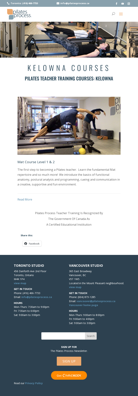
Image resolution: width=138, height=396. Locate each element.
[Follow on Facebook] (116, 3)
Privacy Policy (34, 383)
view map (20, 283)
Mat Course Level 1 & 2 (36, 162)
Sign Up (69, 361)
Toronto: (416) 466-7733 (24, 3)
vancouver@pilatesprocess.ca (96, 301)
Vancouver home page (83, 305)
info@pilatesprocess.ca (74, 3)
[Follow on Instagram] (128, 3)
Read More (24, 199)
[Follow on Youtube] (122, 3)
